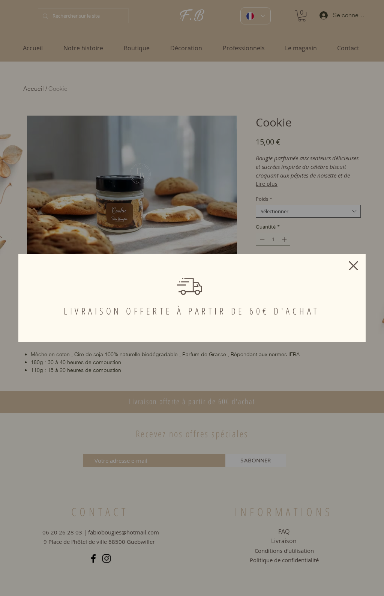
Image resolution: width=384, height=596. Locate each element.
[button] (353, 265)
